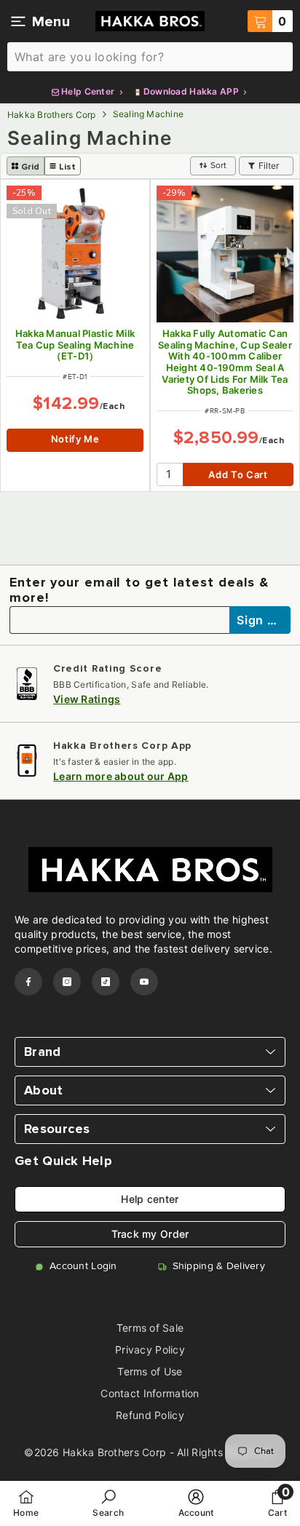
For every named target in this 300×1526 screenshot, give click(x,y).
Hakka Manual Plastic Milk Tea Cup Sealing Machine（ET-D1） (75, 345)
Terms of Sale (150, 1328)
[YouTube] (144, 982)
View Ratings (86, 699)
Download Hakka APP (191, 91)
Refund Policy (150, 1415)
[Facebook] (28, 982)
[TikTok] (105, 982)
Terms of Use (149, 1371)
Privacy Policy (150, 1349)
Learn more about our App (121, 776)
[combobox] (150, 56)
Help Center (88, 91)
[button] (25, 165)
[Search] (150, 56)
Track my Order (150, 1234)
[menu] (18, 21)
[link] (108, 1503)
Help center (149, 1199)
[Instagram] (67, 982)
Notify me (75, 439)
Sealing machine (148, 113)
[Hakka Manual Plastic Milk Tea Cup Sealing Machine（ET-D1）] (75, 254)
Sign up (261, 620)
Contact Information (149, 1393)
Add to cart (237, 474)
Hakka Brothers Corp (51, 114)
